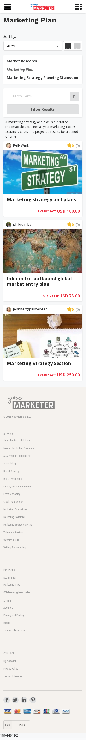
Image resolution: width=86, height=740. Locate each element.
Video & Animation (13, 532)
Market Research (22, 61)
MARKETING (9, 578)
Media (6, 622)
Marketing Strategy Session (39, 363)
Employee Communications (17, 486)
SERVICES (8, 434)
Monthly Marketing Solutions (18, 448)
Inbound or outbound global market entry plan (39, 281)
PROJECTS (9, 570)
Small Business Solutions (17, 440)
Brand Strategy (11, 471)
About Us (8, 607)
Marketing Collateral (14, 517)
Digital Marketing (12, 478)
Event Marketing (12, 494)
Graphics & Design (13, 501)
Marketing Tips (11, 584)
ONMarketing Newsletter (16, 592)
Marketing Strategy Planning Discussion (42, 77)
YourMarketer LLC (21, 416)
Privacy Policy (10, 668)
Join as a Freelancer (14, 630)
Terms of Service (12, 676)
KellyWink (20, 145)
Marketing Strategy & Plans (17, 524)
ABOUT (7, 601)
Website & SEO (11, 540)
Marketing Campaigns (15, 509)
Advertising (9, 463)
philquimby (21, 224)
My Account (9, 661)
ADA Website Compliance (16, 455)
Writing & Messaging (14, 547)
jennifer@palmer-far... (30, 309)
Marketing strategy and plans (41, 199)
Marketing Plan (20, 69)
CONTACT (9, 653)
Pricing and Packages (15, 615)
